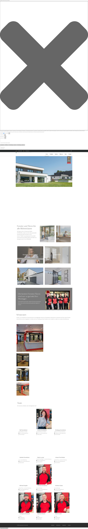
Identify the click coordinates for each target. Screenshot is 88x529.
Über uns (61, 154)
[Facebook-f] (71, 151)
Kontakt (70, 154)
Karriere (56, 154)
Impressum (2, 148)
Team (66, 154)
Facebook (52, 525)
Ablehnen (6, 144)
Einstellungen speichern (20, 144)
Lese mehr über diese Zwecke (5, 142)
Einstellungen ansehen (12, 144)
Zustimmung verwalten (4, 528)
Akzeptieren (2, 144)
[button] (44, 65)
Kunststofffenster (63, 234)
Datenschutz (3, 147)
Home (47, 154)
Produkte (51, 154)
